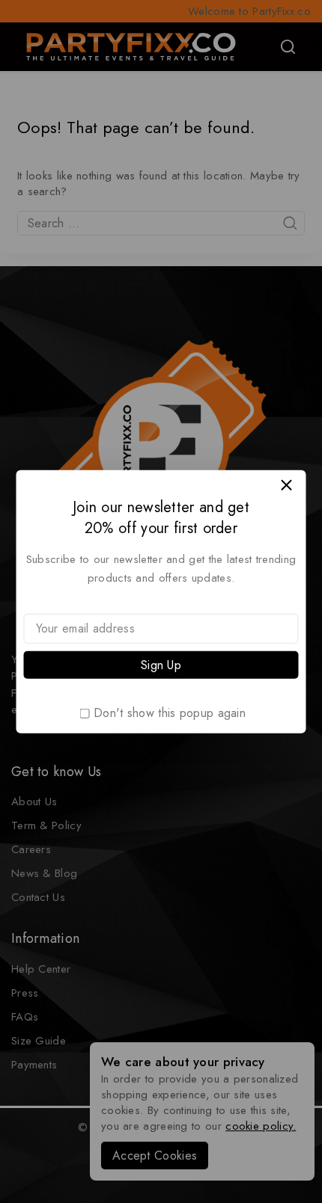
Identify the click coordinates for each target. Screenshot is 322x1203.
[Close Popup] (286, 484)
